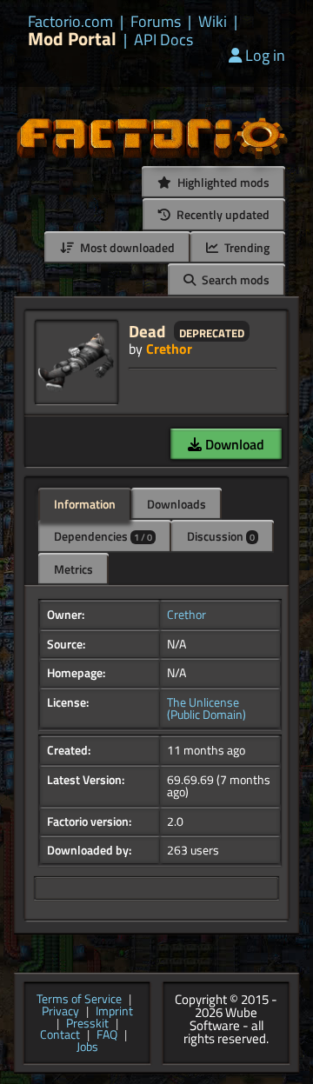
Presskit (87, 1024)
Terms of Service (79, 1000)
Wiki (212, 22)
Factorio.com (70, 22)
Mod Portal (72, 39)
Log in (265, 55)
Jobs (87, 1047)
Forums (155, 22)
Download (233, 444)
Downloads (176, 504)
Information (85, 504)
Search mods (234, 279)
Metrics (73, 569)
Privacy (60, 1012)
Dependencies (103, 536)
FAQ (107, 1035)
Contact (60, 1035)
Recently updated (222, 214)
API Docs (163, 40)
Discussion (221, 536)
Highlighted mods (222, 182)
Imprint (114, 1012)
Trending (246, 247)
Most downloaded (126, 247)
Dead (147, 330)
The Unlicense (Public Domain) (206, 708)
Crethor (169, 348)
